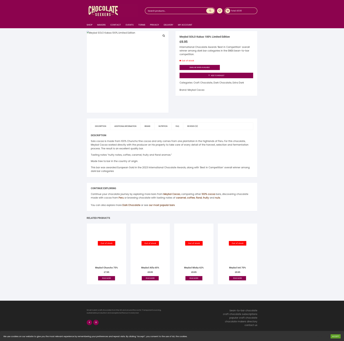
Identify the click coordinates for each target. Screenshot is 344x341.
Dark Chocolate (223, 82)
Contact (115, 24)
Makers (101, 24)
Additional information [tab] (125, 126)
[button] (163, 35)
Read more (106, 278)
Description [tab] (100, 126)
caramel (181, 197)
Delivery (168, 24)
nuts (217, 197)
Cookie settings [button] (321, 336)
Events (130, 24)
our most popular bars (162, 205)
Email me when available (200, 67)
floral (199, 197)
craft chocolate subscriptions (240, 314)
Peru (121, 197)
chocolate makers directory (241, 321)
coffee (191, 197)
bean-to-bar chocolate (243, 310)
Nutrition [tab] (163, 126)
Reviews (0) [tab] (192, 126)
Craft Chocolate (203, 82)
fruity (206, 197)
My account (185, 24)
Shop (89, 24)
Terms (141, 24)
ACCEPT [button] (335, 336)
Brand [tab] (147, 126)
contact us (251, 325)
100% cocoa (208, 194)
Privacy (154, 24)
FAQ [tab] (177, 126)
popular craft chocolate (243, 317)
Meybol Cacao (196, 90)
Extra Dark (238, 82)
